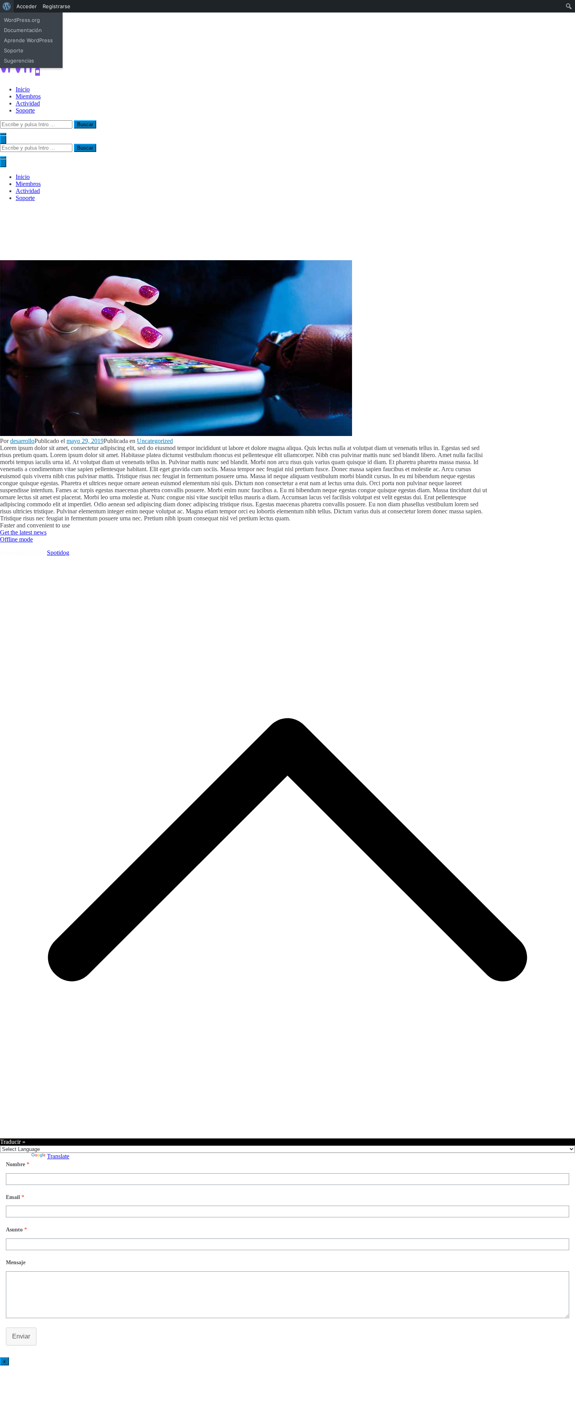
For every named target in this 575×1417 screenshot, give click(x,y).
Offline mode (16, 539)
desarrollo (22, 441)
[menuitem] (7, 6)
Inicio (23, 89)
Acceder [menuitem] (26, 6)
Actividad (28, 103)
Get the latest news (23, 532)
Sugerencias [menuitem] (19, 60)
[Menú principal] (3, 140)
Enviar (21, 1336)
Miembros (28, 96)
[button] (3, 134)
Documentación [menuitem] (23, 30)
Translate (58, 1156)
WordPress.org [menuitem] (22, 20)
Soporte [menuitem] (13, 50)
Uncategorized (155, 441)
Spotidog (58, 552)
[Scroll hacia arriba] (287, 1134)
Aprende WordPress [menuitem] (28, 40)
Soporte (25, 110)
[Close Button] (3, 163)
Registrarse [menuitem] (56, 6)
